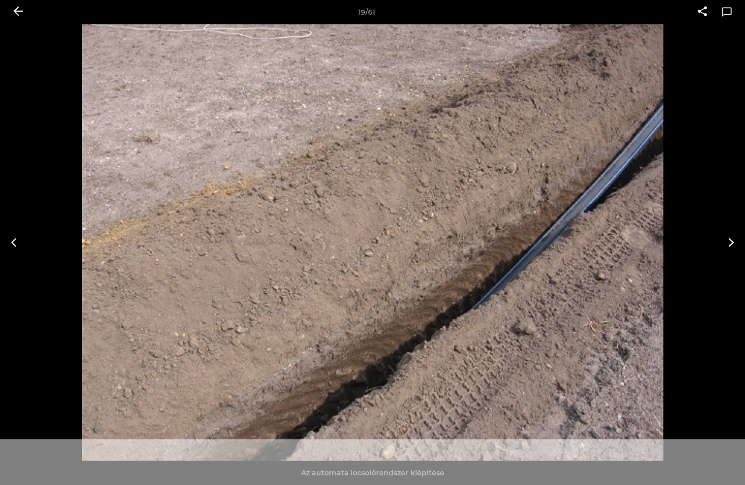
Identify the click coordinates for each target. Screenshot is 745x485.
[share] (702, 12)
